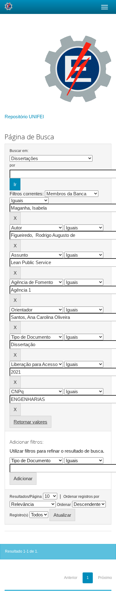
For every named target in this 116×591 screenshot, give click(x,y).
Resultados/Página (26, 496)
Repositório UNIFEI (24, 116)
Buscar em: (19, 151)
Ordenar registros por (81, 496)
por (12, 165)
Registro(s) (19, 515)
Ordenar (64, 504)
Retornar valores (30, 421)
